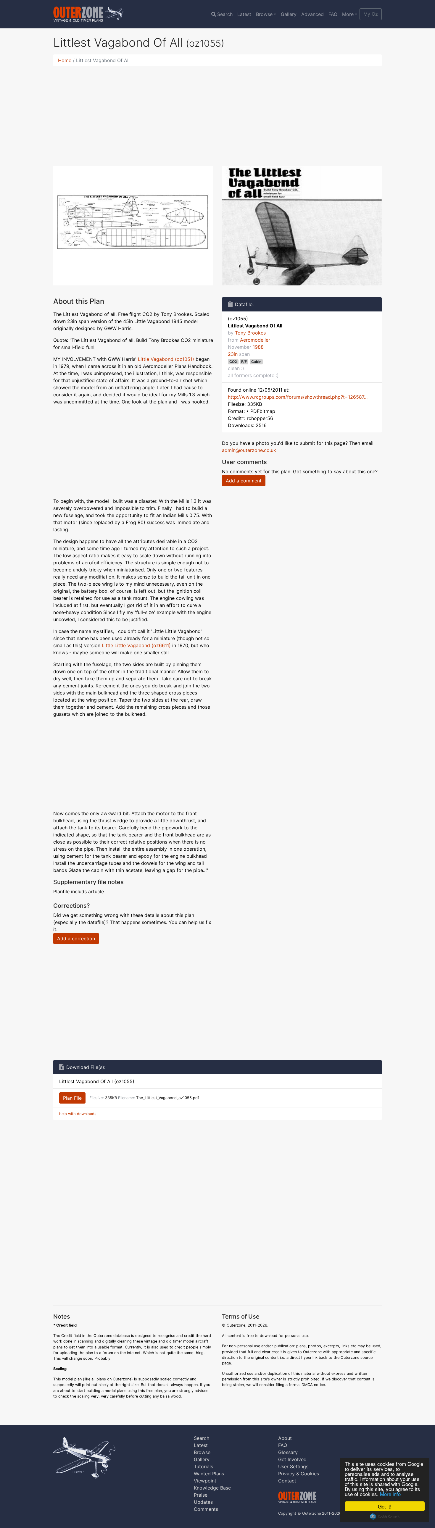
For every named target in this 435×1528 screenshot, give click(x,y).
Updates (203, 1502)
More (348, 14)
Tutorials (203, 1466)
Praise (200, 1495)
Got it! (385, 1506)
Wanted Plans (209, 1474)
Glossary (288, 1452)
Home (64, 60)
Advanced (312, 14)
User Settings (293, 1466)
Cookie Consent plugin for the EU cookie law (384, 1516)
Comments (206, 1509)
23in (233, 354)
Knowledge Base (212, 1488)
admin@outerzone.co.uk (249, 450)
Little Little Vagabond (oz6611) (136, 645)
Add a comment (244, 481)
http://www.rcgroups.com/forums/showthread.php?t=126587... (298, 397)
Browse (264, 14)
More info (390, 1494)
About (285, 1438)
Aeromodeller (255, 340)
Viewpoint (205, 1481)
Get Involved (292, 1459)
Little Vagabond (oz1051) (166, 359)
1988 (258, 347)
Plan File (72, 1098)
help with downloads (77, 1114)
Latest (244, 14)
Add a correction (76, 938)
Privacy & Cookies (298, 1474)
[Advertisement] (217, 112)
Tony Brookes (250, 333)
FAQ (332, 14)
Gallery (289, 14)
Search (225, 14)
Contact (287, 1481)
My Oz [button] (370, 14)
